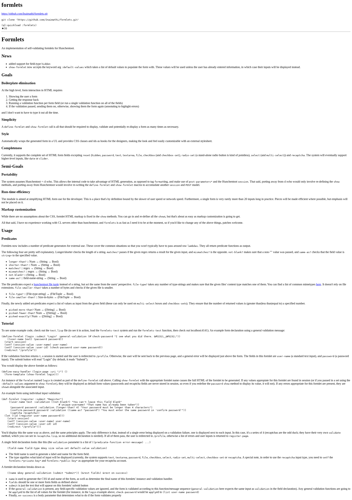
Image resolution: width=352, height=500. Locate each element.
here (318, 284)
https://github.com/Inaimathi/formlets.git (24, 13)
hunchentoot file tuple (46, 284)
